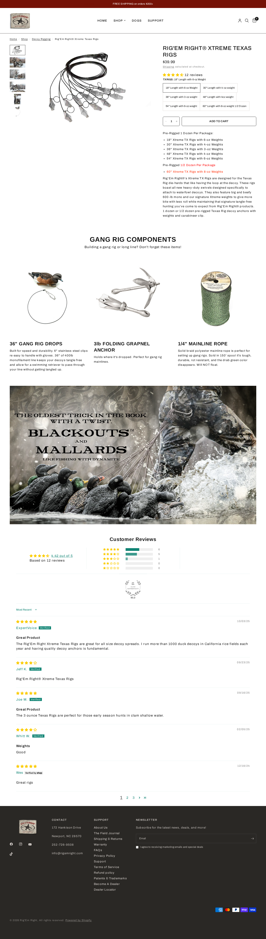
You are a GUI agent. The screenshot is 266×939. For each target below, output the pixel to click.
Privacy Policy (104, 855)
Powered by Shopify (78, 920)
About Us (101, 827)
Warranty (100, 844)
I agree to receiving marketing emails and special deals (171, 847)
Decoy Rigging (41, 39)
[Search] (247, 20)
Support (156, 20)
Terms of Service (106, 867)
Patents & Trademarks (110, 878)
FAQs (98, 850)
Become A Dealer (107, 884)
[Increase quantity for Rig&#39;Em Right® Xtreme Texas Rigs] (177, 121)
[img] (26, 622)
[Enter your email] (252, 838)
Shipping (168, 66)
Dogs (137, 20)
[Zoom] (143, 53)
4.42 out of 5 (62, 556)
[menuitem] (102, 20)
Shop (118, 20)
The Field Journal (107, 833)
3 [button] (134, 798)
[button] (174, 75)
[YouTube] (32, 844)
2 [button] (127, 798)
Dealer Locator (105, 889)
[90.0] (133, 588)
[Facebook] (14, 844)
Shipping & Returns (108, 838)
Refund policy (104, 872)
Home (102, 20)
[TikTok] (14, 854)
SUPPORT (101, 820)
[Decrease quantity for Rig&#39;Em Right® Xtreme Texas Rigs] (166, 121)
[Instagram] (23, 844)
